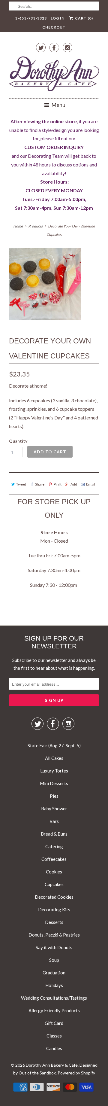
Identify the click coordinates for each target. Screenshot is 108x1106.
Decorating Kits (54, 909)
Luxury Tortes (54, 770)
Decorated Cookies (54, 897)
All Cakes (54, 758)
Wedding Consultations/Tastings (54, 998)
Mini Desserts (54, 783)
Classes (54, 1035)
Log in (57, 18)
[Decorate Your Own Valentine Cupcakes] (45, 284)
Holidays (54, 985)
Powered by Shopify (76, 1072)
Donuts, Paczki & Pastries (54, 934)
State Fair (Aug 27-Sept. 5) (54, 745)
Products (35, 226)
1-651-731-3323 (31, 18)
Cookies (54, 871)
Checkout (54, 27)
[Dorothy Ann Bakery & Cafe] (54, 75)
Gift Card (54, 1023)
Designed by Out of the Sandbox (55, 1068)
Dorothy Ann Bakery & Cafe (52, 1065)
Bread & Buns (54, 833)
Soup (54, 960)
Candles (54, 1048)
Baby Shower (54, 808)
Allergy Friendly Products (54, 1010)
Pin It (57, 484)
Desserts (54, 922)
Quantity (18, 440)
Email (90, 484)
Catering (54, 846)
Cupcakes (54, 884)
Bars (54, 821)
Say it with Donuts (54, 947)
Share (39, 484)
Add (73, 484)
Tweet (21, 484)
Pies (54, 796)
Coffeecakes (54, 859)
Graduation (54, 972)
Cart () (83, 18)
